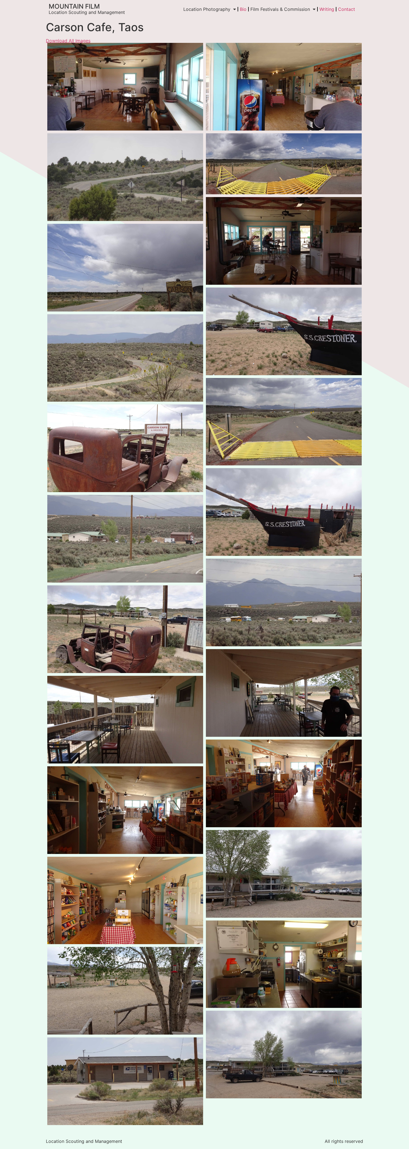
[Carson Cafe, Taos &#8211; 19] (125, 177)
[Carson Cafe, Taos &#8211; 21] (125, 448)
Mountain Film (74, 6)
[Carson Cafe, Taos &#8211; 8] (125, 900)
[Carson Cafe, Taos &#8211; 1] (284, 422)
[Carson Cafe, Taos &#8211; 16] (284, 1054)
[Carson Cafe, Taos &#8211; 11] (125, 810)
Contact (346, 9)
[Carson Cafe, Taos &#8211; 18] (125, 267)
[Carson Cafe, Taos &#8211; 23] (284, 512)
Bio (243, 9)
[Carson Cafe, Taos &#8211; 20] (125, 358)
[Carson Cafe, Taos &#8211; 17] (125, 1081)
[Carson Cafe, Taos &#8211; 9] (284, 964)
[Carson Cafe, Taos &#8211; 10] (284, 783)
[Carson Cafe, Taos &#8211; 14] (125, 991)
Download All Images (68, 40)
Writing (326, 9)
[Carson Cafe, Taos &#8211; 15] (284, 874)
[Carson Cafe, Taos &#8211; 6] (284, 87)
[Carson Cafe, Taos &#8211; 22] (125, 629)
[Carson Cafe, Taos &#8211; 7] (125, 87)
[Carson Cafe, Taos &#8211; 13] (284, 693)
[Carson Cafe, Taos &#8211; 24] (284, 331)
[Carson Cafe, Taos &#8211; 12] (125, 719)
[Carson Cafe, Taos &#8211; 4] (284, 163)
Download (53, 49)
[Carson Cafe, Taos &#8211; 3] (284, 602)
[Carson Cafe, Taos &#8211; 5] (284, 241)
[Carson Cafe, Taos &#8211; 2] (125, 539)
